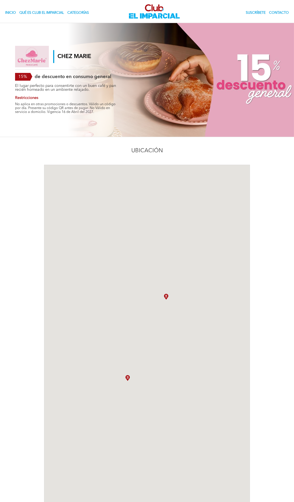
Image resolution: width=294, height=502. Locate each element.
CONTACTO (279, 13)
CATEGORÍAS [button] (78, 13)
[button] (127, 378)
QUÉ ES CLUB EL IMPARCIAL (41, 13)
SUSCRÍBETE (256, 13)
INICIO (11, 13)
